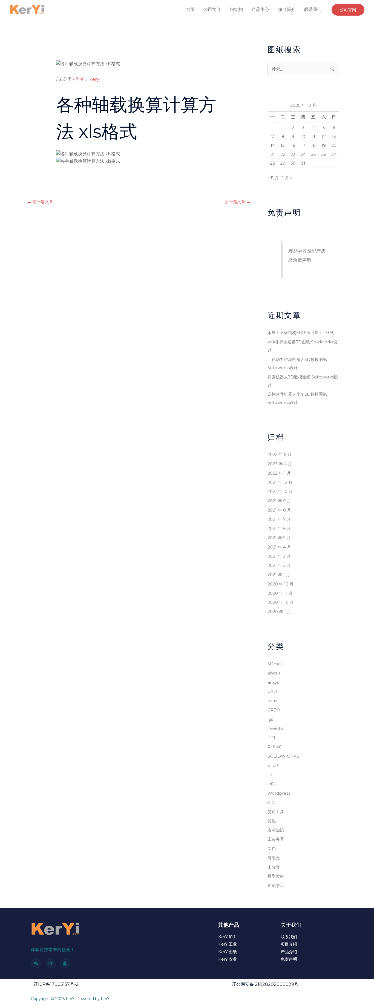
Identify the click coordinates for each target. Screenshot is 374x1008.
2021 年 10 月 (280, 491)
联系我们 (313, 9)
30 (293, 163)
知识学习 (275, 885)
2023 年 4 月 (279, 463)
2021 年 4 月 (279, 547)
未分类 (65, 79)
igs (270, 719)
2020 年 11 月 (280, 593)
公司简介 (212, 9)
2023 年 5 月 (279, 454)
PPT (271, 737)
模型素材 (275, 876)
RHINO (275, 746)
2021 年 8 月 (279, 510)
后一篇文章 (238, 201)
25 (313, 154)
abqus (273, 673)
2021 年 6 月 (279, 528)
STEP (272, 765)
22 (282, 154)
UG (270, 783)
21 (273, 154)
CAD (272, 691)
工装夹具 (275, 839)
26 (323, 154)
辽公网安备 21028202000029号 (265, 984)
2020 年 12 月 (280, 584)
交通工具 (275, 811)
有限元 (273, 857)
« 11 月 (273, 177)
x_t (270, 802)
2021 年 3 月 (279, 556)
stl (269, 774)
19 (323, 145)
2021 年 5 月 (279, 537)
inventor (276, 728)
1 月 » (287, 177)
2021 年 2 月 (279, 565)
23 (292, 154)
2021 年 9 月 (279, 500)
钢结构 (236, 9)
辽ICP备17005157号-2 (56, 984)
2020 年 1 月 (279, 611)
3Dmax (275, 663)
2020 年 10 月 (280, 602)
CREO (273, 710)
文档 (271, 848)
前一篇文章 (40, 201)
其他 (271, 820)
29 (282, 163)
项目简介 (286, 9)
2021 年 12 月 (279, 482)
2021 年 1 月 (278, 574)
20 (333, 145)
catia (272, 700)
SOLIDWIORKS (283, 756)
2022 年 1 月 (279, 473)
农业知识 (275, 830)
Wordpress (278, 793)
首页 (190, 9)
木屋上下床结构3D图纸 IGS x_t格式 (300, 332)
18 (313, 145)
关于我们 (291, 925)
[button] (348, 10)
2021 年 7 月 (279, 519)
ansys (273, 682)
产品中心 (260, 9)
